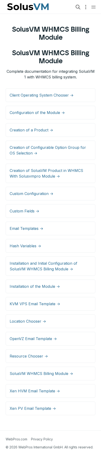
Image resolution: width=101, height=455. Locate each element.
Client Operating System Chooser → (42, 95)
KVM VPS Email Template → (35, 303)
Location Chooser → (28, 321)
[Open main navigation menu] (93, 7)
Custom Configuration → (31, 193)
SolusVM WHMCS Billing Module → (41, 373)
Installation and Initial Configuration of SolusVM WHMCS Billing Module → (43, 266)
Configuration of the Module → (37, 112)
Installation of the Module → (35, 286)
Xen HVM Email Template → (35, 391)
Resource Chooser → (29, 356)
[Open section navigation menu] (86, 7)
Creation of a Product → (31, 130)
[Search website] (78, 7)
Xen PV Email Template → (33, 408)
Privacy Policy (42, 439)
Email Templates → (26, 228)
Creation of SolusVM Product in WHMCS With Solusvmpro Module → (46, 173)
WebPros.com (16, 439)
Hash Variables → (25, 246)
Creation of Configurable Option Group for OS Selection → (48, 150)
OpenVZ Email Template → (33, 338)
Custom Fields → (24, 211)
